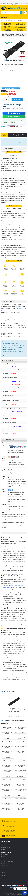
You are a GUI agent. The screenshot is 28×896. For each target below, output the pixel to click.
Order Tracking (5, 863)
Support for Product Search (8, 874)
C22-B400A (16, 316)
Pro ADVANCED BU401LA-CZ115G (6, 337)
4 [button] (9, 716)
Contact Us (4, 872)
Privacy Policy (5, 849)
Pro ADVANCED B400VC (6, 327)
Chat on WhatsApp (15, 116)
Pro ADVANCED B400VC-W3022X (6, 330)
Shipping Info (5, 865)
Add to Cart (18, 99)
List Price (4, 91)
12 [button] (23, 716)
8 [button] (16, 716)
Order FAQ (4, 856)
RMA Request (5, 875)
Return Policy (5, 858)
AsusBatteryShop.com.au (15, 892)
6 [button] (13, 716)
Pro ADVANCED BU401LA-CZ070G (19, 334)
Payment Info (5, 867)
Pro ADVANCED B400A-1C (6, 325)
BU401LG (16, 323)
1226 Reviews (11, 68)
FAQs (23, 134)
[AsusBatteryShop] (14, 8)
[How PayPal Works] (12, 887)
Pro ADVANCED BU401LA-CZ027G (6, 334)
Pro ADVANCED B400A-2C (19, 325)
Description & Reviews (4, 134)
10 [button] (20, 716)
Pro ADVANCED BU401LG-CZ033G (19, 337)
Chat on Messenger (15, 113)
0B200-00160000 (5, 316)
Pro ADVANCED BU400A (19, 330)
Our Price (4, 94)
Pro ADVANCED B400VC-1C (20, 327)
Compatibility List (11, 134)
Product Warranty (6, 845)
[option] (14, 50)
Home (2, 20)
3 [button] (7, 716)
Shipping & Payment (17, 134)
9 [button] (18, 716)
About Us (4, 844)
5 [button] (11, 716)
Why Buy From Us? (6, 847)
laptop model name (15, 585)
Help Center (5, 854)
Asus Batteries (8, 20)
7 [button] (14, 716)
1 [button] (4, 716)
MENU (5, 17)
